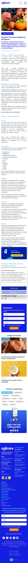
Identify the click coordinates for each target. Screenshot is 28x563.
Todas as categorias (7, 392)
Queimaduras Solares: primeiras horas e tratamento (13, 358)
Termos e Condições (14, 553)
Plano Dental (4, 486)
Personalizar (13, 292)
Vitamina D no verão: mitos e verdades (11, 381)
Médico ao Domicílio (20, 468)
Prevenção (11, 401)
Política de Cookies (13, 551)
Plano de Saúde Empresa (8, 489)
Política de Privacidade (14, 555)
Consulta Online (19, 447)
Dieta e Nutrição (6, 398)
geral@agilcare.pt (5, 474)
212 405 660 (4, 464)
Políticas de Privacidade (16, 325)
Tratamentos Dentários (6, 488)
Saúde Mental (20, 401)
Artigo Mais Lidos (18, 392)
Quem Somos (4, 483)
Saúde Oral (5, 404)
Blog (2, 501)
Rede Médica (5, 491)
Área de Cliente (5, 498)
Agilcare (3, 482)
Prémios (4, 401)
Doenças (14, 398)
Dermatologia (5, 395)
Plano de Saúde (4, 485)
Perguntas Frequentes (6, 505)
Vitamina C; (6, 154)
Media (20, 398)
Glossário (3, 504)
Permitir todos (14, 288)
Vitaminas (12, 404)
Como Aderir (4, 494)
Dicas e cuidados (15, 395)
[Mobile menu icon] (25, 3)
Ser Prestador (4, 493)
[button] (2, 298)
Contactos (4, 496)
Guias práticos (4, 502)
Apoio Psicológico (20, 458)
